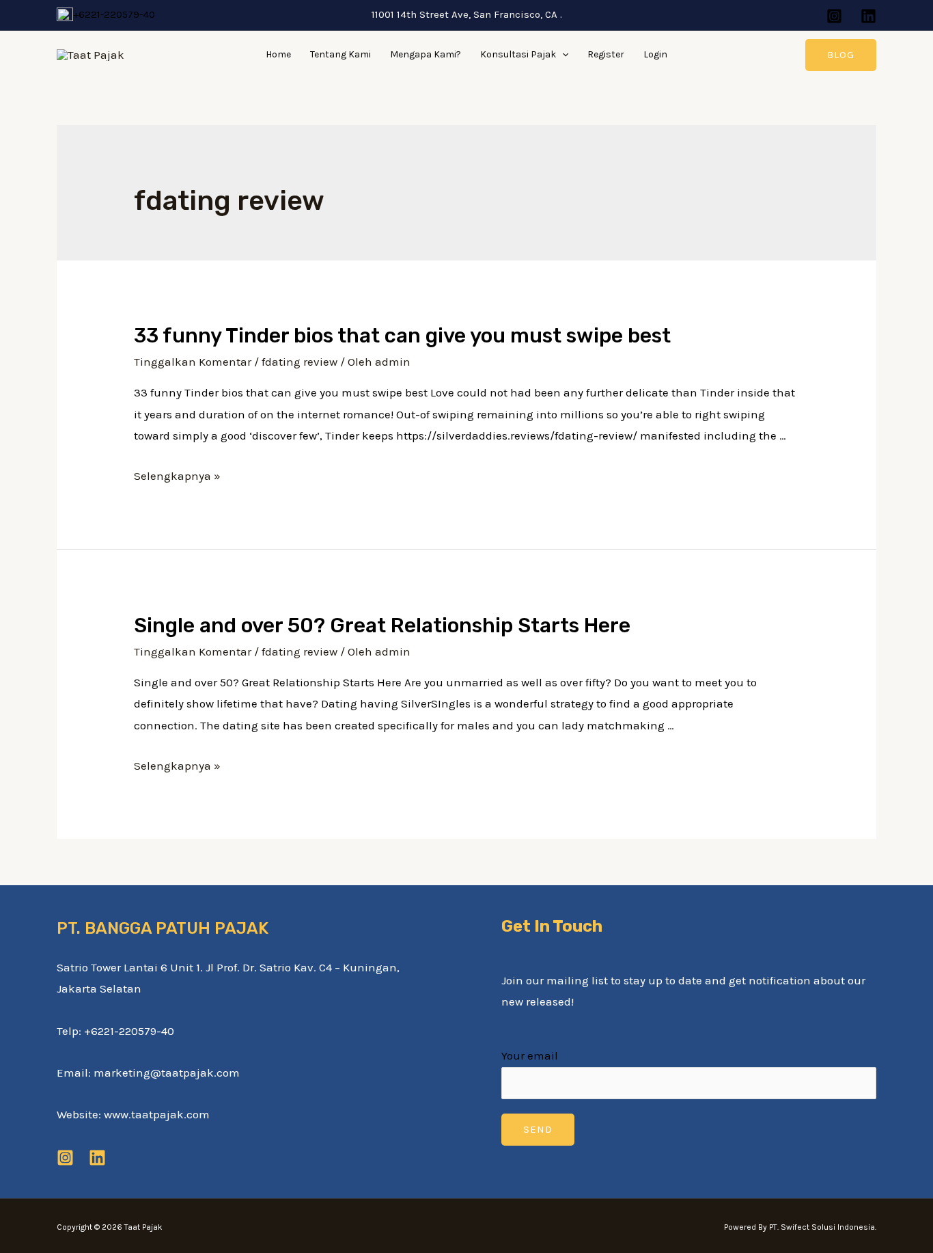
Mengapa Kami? (425, 54)
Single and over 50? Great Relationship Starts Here (382, 625)
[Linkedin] (868, 16)
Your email (529, 1055)
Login (655, 54)
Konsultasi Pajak (518, 54)
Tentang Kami (340, 54)
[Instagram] (834, 16)
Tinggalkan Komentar (192, 361)
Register (605, 54)
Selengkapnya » (177, 476)
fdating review (299, 361)
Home (278, 54)
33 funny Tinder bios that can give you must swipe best (402, 335)
